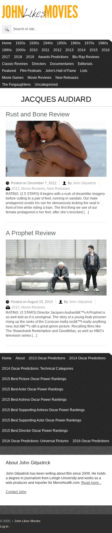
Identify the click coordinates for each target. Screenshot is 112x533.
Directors (39, 64)
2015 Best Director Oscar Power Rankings (35, 431)
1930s (34, 43)
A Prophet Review (31, 233)
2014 (82, 50)
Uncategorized (46, 85)
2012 (57, 50)
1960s (75, 43)
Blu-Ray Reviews (85, 57)
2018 (18, 57)
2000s (21, 50)
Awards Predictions (53, 57)
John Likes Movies (26, 521)
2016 (106, 50)
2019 (30, 57)
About (20, 358)
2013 (69, 50)
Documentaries (62, 64)
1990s (7, 50)
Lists (83, 71)
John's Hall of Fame (60, 71)
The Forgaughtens (16, 85)
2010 (34, 50)
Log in (4, 526)
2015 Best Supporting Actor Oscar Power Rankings (41, 420)
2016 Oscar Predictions (91, 441)
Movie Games (13, 78)
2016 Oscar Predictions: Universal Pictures (35, 441)
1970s (89, 43)
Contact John (16, 492)
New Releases (66, 78)
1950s (62, 43)
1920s (20, 43)
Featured (9, 71)
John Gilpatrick (84, 183)
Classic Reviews (15, 64)
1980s (103, 43)
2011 (45, 50)
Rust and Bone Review (37, 114)
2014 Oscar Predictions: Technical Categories (37, 369)
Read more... (91, 483)
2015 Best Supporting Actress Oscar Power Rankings (43, 410)
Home (6, 43)
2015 (94, 50)
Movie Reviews (39, 78)
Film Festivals (30, 71)
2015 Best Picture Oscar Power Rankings (34, 379)
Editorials (85, 64)
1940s (48, 43)
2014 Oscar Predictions (87, 358)
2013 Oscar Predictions (47, 358)
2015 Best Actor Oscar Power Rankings (32, 389)
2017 (6, 57)
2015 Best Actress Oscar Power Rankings (34, 400)
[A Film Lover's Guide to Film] (39, 16)
